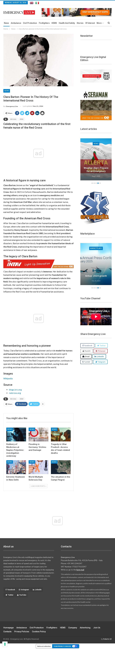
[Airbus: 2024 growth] (96, 264)
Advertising (85, 628)
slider (22, 119)
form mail (80, 570)
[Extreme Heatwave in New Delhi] (16, 467)
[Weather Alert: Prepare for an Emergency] (96, 159)
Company (72, 628)
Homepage (8, 628)
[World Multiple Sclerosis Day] (38, 467)
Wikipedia (8, 378)
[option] (96, 159)
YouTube (22, 595)
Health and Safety (67, 23)
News (6, 23)
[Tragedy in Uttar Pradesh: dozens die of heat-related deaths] (61, 434)
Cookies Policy (39, 631)
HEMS (54, 23)
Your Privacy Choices (62, 646)
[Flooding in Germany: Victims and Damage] (38, 434)
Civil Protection (30, 23)
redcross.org (15, 393)
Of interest (90, 23)
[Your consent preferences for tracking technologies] (5, 644)
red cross (13, 119)
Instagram (25, 590)
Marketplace (96, 248)
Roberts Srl (107, 639)
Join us (96, 628)
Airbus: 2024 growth (96, 275)
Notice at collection (44, 646)
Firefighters (44, 23)
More (99, 23)
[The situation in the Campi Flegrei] (61, 467)
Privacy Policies (21, 631)
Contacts (7, 631)
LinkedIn (38, 590)
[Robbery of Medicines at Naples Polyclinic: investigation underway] (16, 434)
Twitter (10, 595)
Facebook (11, 590)
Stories (80, 23)
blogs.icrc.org (15, 389)
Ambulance (16, 23)
